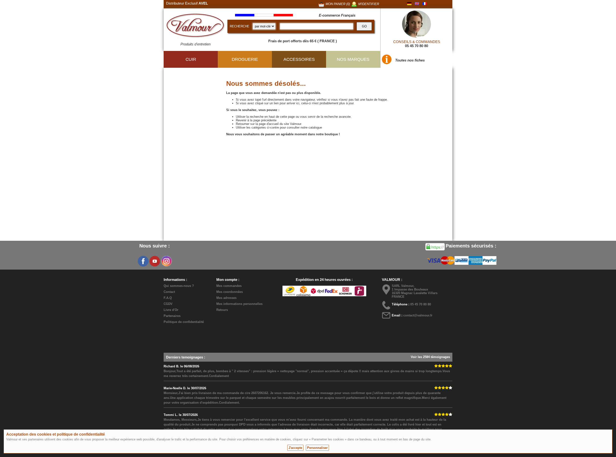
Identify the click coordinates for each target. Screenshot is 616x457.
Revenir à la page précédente (256, 120)
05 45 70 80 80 (416, 46)
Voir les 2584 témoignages (430, 357)
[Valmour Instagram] (166, 261)
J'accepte (295, 448)
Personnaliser (317, 448)
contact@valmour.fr (417, 315)
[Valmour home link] (195, 26)
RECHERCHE (239, 26)
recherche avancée (337, 116)
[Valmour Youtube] (154, 261)
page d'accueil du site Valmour (280, 124)
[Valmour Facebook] (143, 261)
